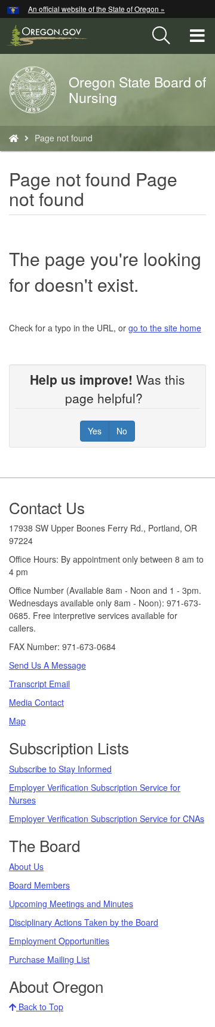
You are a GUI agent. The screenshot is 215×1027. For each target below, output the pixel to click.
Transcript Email (39, 684)
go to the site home (164, 328)
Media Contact (36, 702)
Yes (95, 431)
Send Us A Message (47, 665)
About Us (26, 866)
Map (17, 721)
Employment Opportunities (59, 941)
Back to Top (39, 1007)
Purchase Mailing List (49, 959)
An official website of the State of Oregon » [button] (96, 9)
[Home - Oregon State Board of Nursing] (14, 138)
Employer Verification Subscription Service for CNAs (106, 818)
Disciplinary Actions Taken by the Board (83, 922)
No (121, 431)
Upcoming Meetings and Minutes (71, 904)
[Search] (161, 36)
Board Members (39, 885)
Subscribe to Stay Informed (60, 769)
